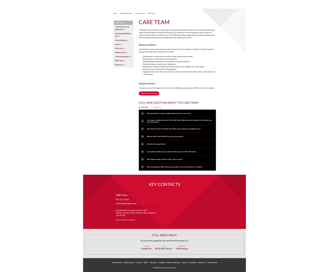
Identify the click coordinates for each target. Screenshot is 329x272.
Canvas (184, 262)
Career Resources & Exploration (122, 28)
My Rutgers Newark (126, 13)
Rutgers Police (120, 52)
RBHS (146, 262)
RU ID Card (119, 48)
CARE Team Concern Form (149, 93)
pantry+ (118, 44)
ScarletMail (192, 262)
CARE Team (119, 23)
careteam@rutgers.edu (126, 203)
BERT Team (119, 61)
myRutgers (153, 262)
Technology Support (122, 56)
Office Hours (182, 248)
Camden (139, 262)
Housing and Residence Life (123, 35)
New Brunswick (129, 262)
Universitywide (117, 262)
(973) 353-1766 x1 (163, 248)
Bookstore (119, 65)
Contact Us (146, 248)
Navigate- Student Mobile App (169, 262)
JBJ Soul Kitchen (120, 40)
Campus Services (140, 13)
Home (115, 13)
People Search (212, 262)
